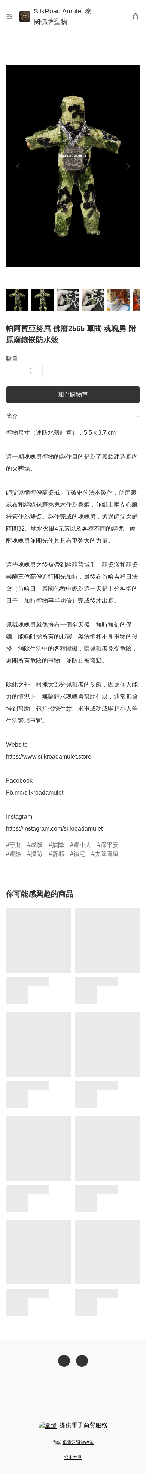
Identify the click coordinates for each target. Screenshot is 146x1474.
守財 (15, 845)
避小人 (82, 845)
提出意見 (73, 1457)
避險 (15, 854)
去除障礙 (107, 854)
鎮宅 (79, 854)
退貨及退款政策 (78, 1442)
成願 (37, 845)
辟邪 (58, 854)
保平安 (110, 845)
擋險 (37, 854)
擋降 (58, 845)
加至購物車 (73, 394)
